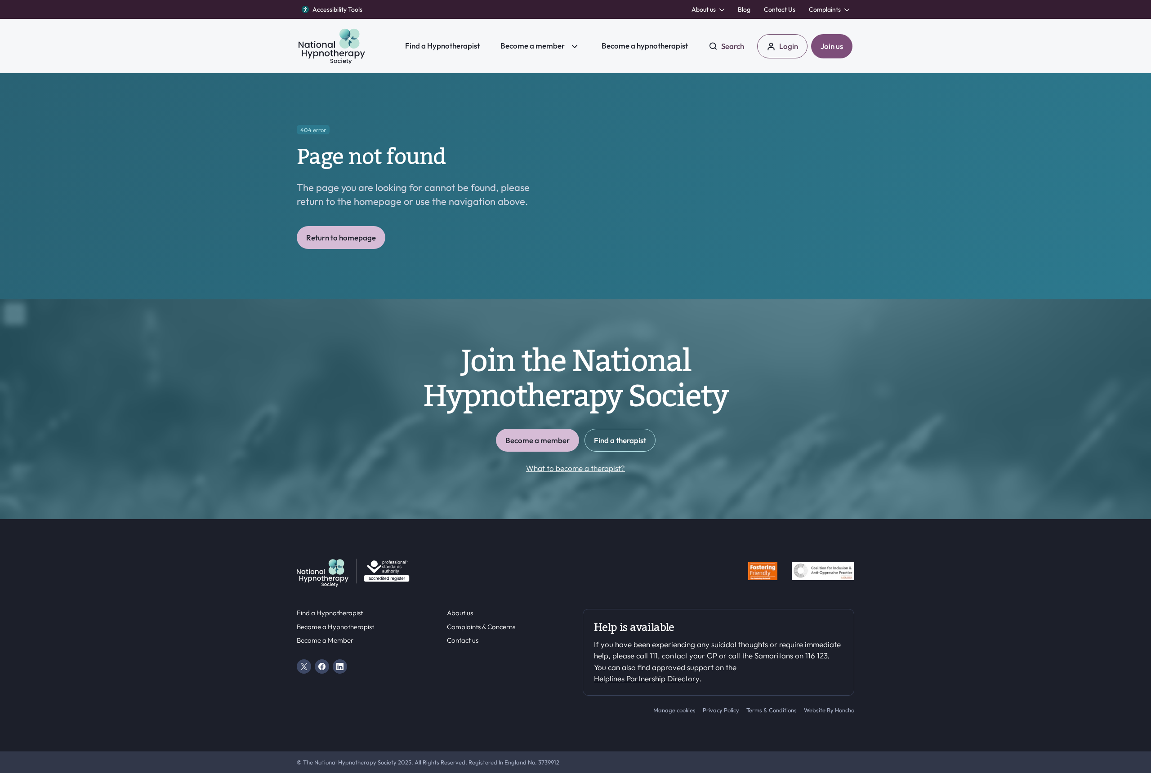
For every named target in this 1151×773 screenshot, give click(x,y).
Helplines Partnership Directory (647, 678)
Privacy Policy (721, 710)
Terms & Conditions (771, 710)
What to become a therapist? (575, 468)
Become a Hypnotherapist (335, 627)
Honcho (844, 710)
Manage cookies (674, 710)
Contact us (462, 640)
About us (460, 613)
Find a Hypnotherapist (330, 613)
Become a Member (325, 640)
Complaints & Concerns (481, 627)
